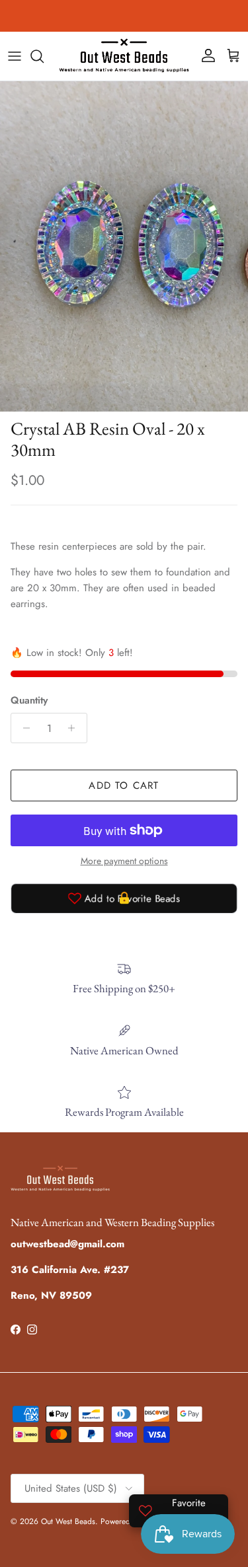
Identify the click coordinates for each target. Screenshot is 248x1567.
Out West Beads (68, 1521)
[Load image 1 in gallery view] (124, 246)
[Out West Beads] (124, 56)
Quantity (29, 701)
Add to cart (124, 785)
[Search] (43, 56)
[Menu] (14, 56)
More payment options (124, 861)
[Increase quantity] (75, 728)
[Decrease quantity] (22, 728)
